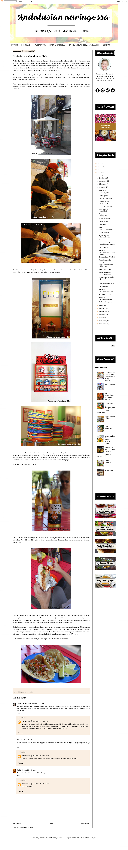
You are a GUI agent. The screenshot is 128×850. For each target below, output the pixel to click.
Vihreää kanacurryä (108, 461)
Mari (18, 740)
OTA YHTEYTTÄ (40, 45)
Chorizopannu (103, 224)
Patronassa (82, 61)
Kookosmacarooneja (105, 240)
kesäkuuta (102, 309)
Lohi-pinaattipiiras (108, 427)
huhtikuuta (102, 315)
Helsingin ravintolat (23, 692)
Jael (18, 770)
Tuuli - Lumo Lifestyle (24, 703)
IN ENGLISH (25, 45)
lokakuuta (102, 184)
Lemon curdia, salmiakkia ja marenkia (106, 278)
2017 (99, 163)
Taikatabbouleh (103, 247)
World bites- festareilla (48, 77)
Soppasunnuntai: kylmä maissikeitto (106, 265)
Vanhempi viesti (84, 823)
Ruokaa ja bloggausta (105, 302)
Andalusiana (26, 721)
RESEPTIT (106, 45)
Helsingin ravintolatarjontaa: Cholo (107, 290)
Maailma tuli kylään (105, 294)
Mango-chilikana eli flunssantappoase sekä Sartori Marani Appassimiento (106, 407)
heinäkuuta (102, 306)
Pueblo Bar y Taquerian (21, 61)
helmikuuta (102, 321)
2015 (99, 169)
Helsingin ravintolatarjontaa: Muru (107, 282)
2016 (99, 166)
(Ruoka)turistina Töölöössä (107, 257)
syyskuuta (102, 187)
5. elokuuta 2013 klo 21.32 (28, 770)
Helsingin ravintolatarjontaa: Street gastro (107, 252)
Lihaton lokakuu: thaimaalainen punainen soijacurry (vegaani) (110, 439)
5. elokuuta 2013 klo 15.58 (41, 756)
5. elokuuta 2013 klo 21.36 (41, 784)
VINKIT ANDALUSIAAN (57, 45)
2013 (99, 175)
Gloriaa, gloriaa (103, 196)
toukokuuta (102, 312)
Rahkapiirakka (109, 470)
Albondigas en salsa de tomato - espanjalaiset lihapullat (110, 396)
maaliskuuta (103, 318)
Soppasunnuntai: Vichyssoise (104, 215)
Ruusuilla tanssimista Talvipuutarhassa (105, 261)
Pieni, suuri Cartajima (105, 206)
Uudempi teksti (17, 823)
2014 (99, 172)
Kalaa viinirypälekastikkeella (106, 228)
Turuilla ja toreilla (104, 222)
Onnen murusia (103, 287)
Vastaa (19, 713)
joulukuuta (102, 178)
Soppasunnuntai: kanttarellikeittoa (104, 236)
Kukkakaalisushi (110, 384)
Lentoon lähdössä (104, 232)
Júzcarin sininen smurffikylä (103, 210)
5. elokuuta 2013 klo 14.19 (29, 740)
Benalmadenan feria (105, 219)
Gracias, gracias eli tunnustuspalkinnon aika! (107, 243)
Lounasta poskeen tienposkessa (104, 202)
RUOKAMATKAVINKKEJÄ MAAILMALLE (84, 45)
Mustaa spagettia (104, 193)
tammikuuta (103, 324)
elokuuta (102, 190)
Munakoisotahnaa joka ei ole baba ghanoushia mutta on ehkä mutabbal (110, 376)
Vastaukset (22, 718)
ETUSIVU (14, 45)
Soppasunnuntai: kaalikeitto (110, 417)
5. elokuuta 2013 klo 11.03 (41, 721)
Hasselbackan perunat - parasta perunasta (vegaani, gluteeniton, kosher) (106, 451)
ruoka (31, 692)
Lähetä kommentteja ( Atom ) (25, 827)
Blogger (93, 838)
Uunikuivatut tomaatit (105, 198)
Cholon (22, 68)
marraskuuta (103, 181)
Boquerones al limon (105, 269)
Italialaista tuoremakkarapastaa (105, 298)
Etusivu (51, 823)
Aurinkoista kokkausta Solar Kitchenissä (105, 273)
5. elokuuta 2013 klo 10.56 (40, 703)
